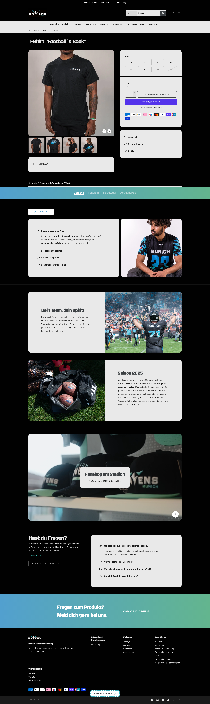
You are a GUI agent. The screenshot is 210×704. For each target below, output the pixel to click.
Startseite (35, 30)
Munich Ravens (39, 700)
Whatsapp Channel (36, 680)
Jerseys (77, 24)
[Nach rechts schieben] (109, 131)
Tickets (31, 677)
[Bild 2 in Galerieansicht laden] (54, 145)
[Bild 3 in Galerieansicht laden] (71, 145)
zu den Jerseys (39, 212)
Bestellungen (97, 644)
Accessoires (128, 192)
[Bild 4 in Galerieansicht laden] (89, 145)
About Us (153, 24)
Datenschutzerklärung (164, 648)
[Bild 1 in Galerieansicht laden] (36, 145)
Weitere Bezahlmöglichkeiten (151, 108)
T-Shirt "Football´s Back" (50, 30)
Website (31, 673)
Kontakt (158, 642)
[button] (179, 13)
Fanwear (90, 24)
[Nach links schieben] (104, 131)
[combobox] (152, 13)
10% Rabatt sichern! (103, 693)
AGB (157, 656)
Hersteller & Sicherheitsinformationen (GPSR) (49, 183)
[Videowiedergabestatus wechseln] (175, 514)
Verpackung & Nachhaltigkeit (167, 663)
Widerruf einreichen (164, 659)
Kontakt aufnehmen (134, 611)
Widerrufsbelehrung (164, 652)
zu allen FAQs (33, 555)
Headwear (103, 24)
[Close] (115, 694)
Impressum (160, 645)
